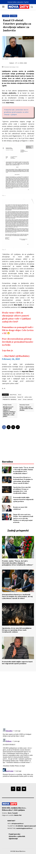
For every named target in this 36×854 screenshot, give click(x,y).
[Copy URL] (18, 427)
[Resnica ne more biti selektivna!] (7, 508)
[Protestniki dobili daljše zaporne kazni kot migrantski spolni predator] (7, 499)
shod (19, 399)
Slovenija (13, 16)
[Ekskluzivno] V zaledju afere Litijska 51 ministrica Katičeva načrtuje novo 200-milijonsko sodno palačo (9, 411)
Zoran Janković (28, 399)
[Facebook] (4, 427)
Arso (19, 394)
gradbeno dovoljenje (9, 397)
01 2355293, (20, 826)
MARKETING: (12, 828)
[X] (9, 427)
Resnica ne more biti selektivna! (20, 508)
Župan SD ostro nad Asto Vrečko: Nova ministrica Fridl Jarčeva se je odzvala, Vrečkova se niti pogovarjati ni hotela (23, 518)
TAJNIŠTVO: (12, 826)
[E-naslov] (13, 427)
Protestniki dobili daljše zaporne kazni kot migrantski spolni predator (23, 499)
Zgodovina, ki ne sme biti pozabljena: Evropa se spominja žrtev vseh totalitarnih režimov (22, 490)
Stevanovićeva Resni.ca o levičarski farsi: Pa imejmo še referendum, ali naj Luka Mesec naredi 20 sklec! (23, 480)
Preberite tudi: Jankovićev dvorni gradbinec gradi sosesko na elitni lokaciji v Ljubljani (16, 112)
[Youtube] (24, 789)
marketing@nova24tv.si (24, 828)
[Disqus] (18, 699)
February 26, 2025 (11, 358)
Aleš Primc (13, 394)
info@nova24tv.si (17, 823)
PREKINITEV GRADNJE (9, 399)
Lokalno (6, 16)
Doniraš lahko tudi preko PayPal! (18, 2)
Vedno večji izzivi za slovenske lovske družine (26, 408)
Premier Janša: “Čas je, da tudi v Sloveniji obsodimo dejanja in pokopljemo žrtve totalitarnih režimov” (23, 470)
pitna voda (28, 397)
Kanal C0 (20, 397)
